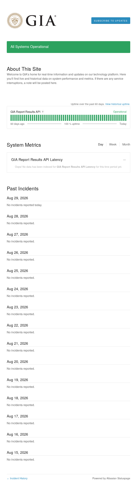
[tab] (11, 118)
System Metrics (24, 144)
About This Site (24, 68)
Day (100, 144)
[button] (110, 20)
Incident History (17, 478)
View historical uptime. (117, 104)
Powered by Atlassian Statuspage (111, 478)
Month (126, 144)
